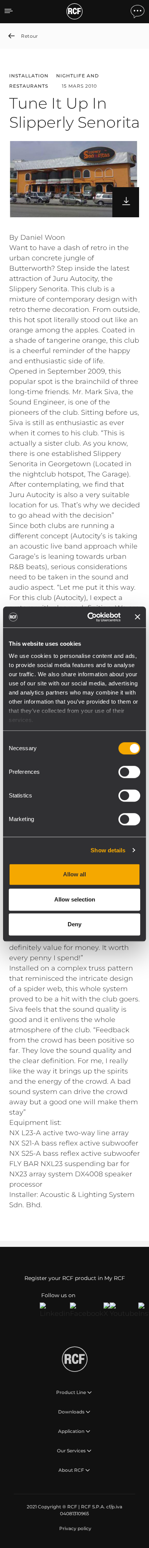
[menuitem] (74, 1528)
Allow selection (74, 899)
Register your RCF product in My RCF (74, 1278)
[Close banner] (137, 617)
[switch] (129, 772)
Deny (74, 924)
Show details (108, 850)
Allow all (74, 874)
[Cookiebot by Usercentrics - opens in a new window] (90, 617)
